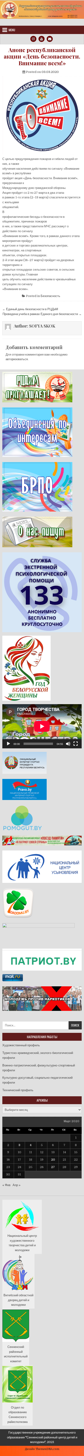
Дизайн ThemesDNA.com (42, 1449)
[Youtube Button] (41, 39)
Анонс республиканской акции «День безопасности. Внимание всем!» (42, 56)
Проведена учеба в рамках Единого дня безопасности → (42, 314)
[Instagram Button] (33, 39)
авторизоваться (17, 359)
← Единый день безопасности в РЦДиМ (30, 309)
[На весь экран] (75, 743)
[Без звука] (68, 743)
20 (53, 1159)
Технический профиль (17, 1090)
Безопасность (50, 296)
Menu (12, 30)
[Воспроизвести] (8, 743)
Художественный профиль (21, 1045)
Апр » (17, 1185)
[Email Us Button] (50, 39)
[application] (42, 726)
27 (53, 1167)
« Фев (6, 1185)
